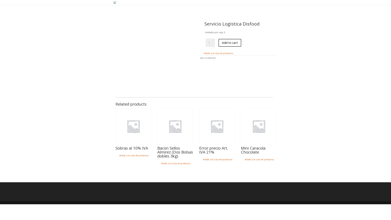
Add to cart (230, 43)
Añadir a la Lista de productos (218, 53)
